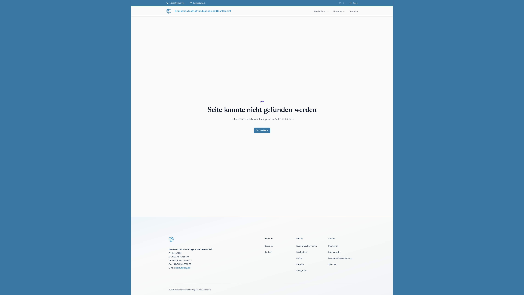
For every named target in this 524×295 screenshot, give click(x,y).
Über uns (268, 245)
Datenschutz (334, 252)
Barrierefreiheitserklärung (340, 258)
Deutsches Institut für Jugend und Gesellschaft (203, 11)
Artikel (299, 258)
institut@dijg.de (182, 267)
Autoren (300, 264)
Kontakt (268, 252)
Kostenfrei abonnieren (306, 245)
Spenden (332, 264)
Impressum (333, 245)
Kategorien (301, 270)
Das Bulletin (301, 252)
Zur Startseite (261, 130)
